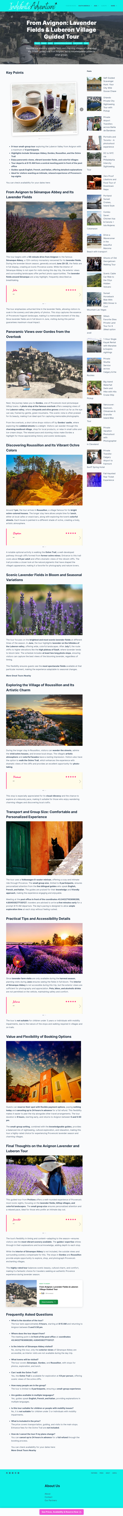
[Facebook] (7, 1473)
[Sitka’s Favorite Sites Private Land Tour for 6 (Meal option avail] (94, 322)
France (44, 43)
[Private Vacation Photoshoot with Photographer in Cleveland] (94, 434)
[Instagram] (12, 1473)
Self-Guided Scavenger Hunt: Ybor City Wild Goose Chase (109, 84)
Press (101, 1473)
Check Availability (47, 1302)
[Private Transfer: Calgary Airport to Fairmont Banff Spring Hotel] (94, 457)
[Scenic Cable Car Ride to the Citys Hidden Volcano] (94, 279)
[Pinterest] (15, 1473)
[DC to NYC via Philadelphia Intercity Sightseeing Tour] (94, 159)
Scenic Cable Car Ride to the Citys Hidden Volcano (109, 280)
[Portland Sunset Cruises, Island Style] (94, 202)
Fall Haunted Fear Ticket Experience (109, 476)
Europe (104, 6)
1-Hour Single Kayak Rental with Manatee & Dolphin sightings (109, 346)
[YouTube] (18, 1473)
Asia (95, 6)
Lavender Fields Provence (62, 43)
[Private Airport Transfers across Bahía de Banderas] (94, 123)
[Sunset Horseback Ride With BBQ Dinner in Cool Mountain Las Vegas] (94, 299)
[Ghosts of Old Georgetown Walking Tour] (94, 264)
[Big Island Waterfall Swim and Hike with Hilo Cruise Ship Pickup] (94, 388)
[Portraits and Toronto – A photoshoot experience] (94, 143)
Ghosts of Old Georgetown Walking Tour (110, 261)
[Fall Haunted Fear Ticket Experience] (94, 479)
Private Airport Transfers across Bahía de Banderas (109, 124)
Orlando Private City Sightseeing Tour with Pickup (109, 104)
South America (84, 6)
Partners (94, 1473)
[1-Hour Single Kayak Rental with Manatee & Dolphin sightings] (94, 345)
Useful (114, 1473)
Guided (50, 43)
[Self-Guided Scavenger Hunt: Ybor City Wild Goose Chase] (94, 84)
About (108, 1473)
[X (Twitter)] (9, 1473)
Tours (86, 43)
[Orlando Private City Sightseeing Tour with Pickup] (94, 104)
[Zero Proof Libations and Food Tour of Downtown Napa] (94, 182)
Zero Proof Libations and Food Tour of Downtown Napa (109, 183)
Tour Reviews (71, 6)
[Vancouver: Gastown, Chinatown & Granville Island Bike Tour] (94, 411)
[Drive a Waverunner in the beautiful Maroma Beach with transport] (94, 241)
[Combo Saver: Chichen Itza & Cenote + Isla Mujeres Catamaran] (94, 218)
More (113, 6)
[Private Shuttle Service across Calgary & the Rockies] (94, 365)
